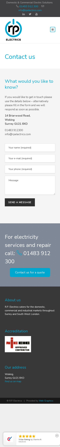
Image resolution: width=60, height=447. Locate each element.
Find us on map (13, 381)
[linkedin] (23, 14)
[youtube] (36, 14)
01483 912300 (14, 130)
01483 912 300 (28, 6)
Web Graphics (46, 400)
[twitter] (30, 14)
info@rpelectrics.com (30, 10)
